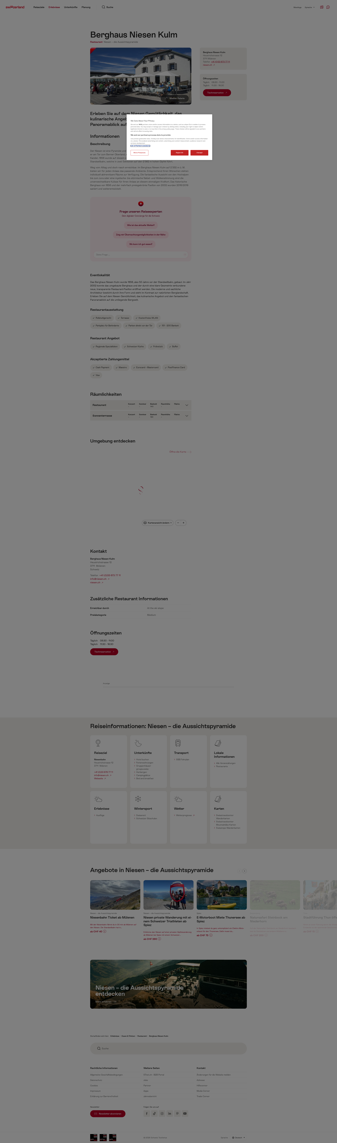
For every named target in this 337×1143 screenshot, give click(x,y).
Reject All (179, 153)
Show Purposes (139, 153)
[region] (169, 137)
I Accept (199, 153)
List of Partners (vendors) (140, 146)
